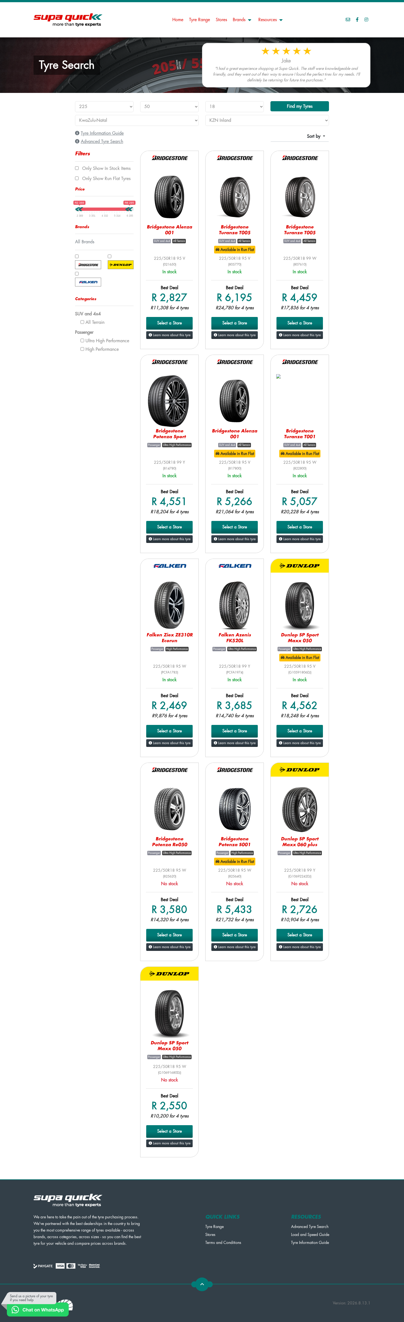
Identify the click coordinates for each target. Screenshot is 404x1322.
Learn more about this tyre (171, 335)
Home (177, 20)
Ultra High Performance (106, 341)
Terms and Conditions (223, 1242)
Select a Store (169, 323)
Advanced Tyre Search (309, 1227)
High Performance (101, 349)
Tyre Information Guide (310, 1242)
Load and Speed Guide (310, 1235)
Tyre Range (199, 20)
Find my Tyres (299, 106)
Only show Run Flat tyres (106, 178)
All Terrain (94, 322)
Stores (221, 20)
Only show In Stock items (106, 168)
